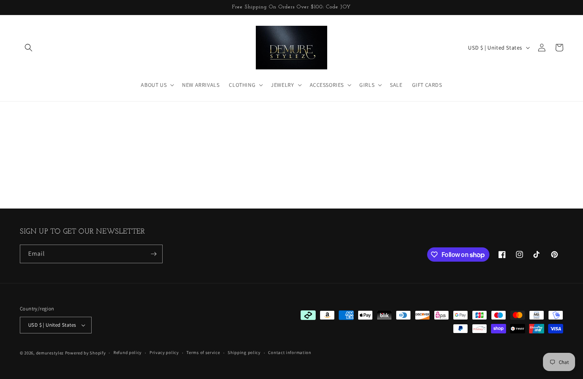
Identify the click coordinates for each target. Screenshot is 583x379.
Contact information (289, 352)
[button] (28, 47)
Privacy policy (164, 352)
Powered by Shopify (85, 353)
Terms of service (203, 352)
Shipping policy (244, 352)
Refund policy (127, 352)
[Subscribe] (153, 254)
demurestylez (50, 353)
